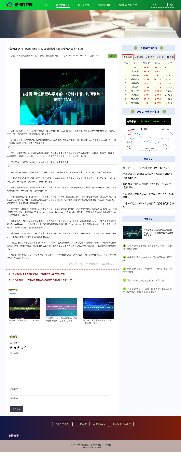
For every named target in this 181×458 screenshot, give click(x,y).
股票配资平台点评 (128, 4)
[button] (125, 135)
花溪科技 (135, 71)
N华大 (135, 67)
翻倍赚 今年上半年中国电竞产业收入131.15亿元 (147, 167)
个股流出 (160, 57)
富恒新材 (135, 75)
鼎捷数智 (135, 83)
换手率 (170, 57)
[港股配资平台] (19, 4)
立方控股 (135, 102)
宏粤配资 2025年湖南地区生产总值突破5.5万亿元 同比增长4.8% (44, 279)
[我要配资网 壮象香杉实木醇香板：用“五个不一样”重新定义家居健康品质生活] (132, 232)
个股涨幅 (127, 57)
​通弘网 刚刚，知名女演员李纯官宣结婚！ (146, 280)
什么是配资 (83, 4)
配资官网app (104, 4)
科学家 (113, 56)
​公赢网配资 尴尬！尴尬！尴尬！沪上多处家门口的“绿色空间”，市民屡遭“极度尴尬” (147, 290)
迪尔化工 (135, 91)
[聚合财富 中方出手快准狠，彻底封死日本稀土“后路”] (98, 307)
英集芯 (135, 87)
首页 (45, 4)
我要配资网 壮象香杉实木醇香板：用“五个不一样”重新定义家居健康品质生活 (159, 233)
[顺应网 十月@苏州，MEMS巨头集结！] (24, 307)
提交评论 (17, 409)
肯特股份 (135, 95)
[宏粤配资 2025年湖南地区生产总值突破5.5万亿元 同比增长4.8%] (61, 306)
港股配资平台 (63, 4)
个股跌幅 (138, 57)
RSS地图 (97, 444)
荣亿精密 (135, 99)
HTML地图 (106, 444)
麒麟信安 (135, 79)
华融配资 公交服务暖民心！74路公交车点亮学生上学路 (40, 273)
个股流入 (149, 57)
